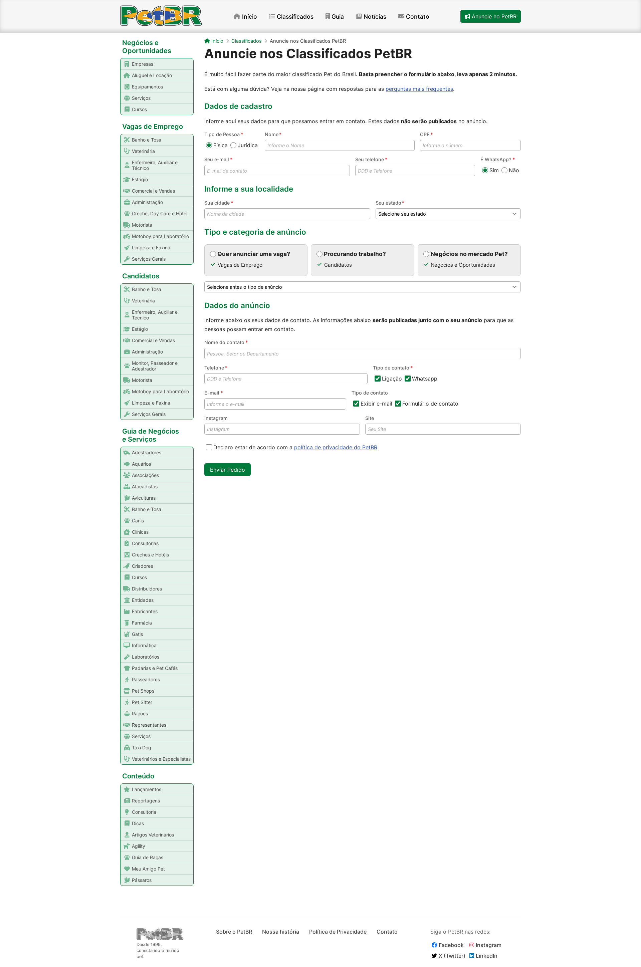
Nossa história (280, 931)
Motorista (142, 225)
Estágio (140, 179)
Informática (144, 645)
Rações (140, 713)
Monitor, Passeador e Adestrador (155, 366)
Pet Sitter (142, 702)
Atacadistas (145, 486)
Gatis (137, 634)
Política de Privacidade (338, 931)
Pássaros (142, 880)
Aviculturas (144, 498)
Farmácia (142, 623)
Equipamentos (147, 86)
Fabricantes (145, 611)
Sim (494, 170)
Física (220, 145)
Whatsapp (424, 378)
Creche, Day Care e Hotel (159, 213)
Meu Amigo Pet (148, 869)
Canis (138, 520)
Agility (138, 846)
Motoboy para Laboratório (160, 236)
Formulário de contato (430, 403)
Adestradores (146, 452)
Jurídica (248, 145)
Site (369, 418)
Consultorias (145, 543)
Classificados (295, 16)
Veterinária (143, 151)
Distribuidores (147, 588)
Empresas (142, 64)
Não (514, 170)
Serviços (141, 98)
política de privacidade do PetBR (335, 447)
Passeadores (146, 679)
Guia (338, 16)
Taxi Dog (141, 747)
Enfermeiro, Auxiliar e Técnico (155, 165)
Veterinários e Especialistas (161, 759)
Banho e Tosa (146, 140)
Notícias (375, 16)
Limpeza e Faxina (151, 247)
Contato (417, 16)
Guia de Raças (147, 857)
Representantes (149, 725)
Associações (145, 475)
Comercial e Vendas (153, 191)
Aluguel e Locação (152, 75)
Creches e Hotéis (150, 554)
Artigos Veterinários (153, 834)
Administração (147, 202)
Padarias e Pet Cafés (155, 668)
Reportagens (146, 800)
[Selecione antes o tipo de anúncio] (362, 286)
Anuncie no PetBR (493, 16)
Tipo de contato (370, 393)
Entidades (143, 600)
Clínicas (140, 532)
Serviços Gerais (149, 259)
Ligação (392, 378)
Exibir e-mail (376, 403)
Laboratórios (145, 657)
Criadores (142, 566)
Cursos (139, 109)
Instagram (216, 418)
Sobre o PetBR (234, 931)
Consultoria (144, 812)
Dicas (138, 823)
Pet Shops (143, 691)
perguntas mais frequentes (419, 88)
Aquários (141, 464)
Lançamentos (146, 789)
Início (249, 16)
